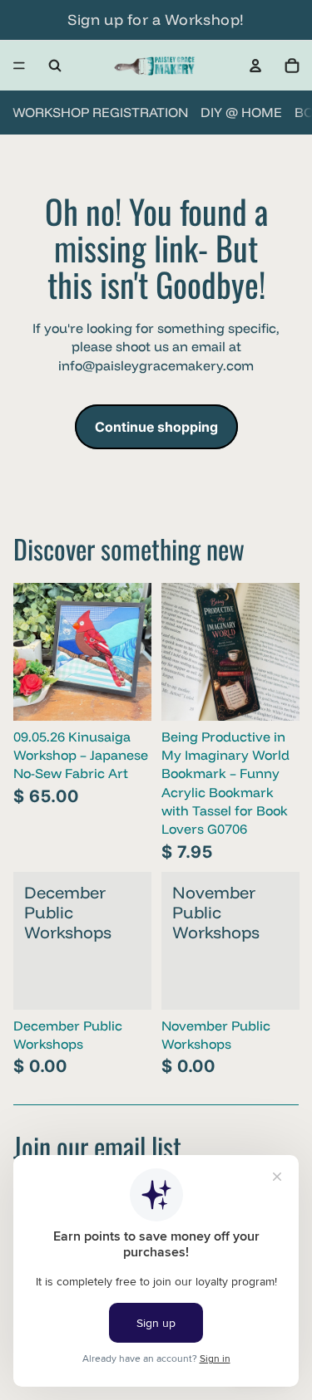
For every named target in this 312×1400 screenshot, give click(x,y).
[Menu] (19, 66)
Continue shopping (156, 427)
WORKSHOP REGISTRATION (100, 112)
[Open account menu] (255, 65)
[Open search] (55, 65)
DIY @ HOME (241, 112)
